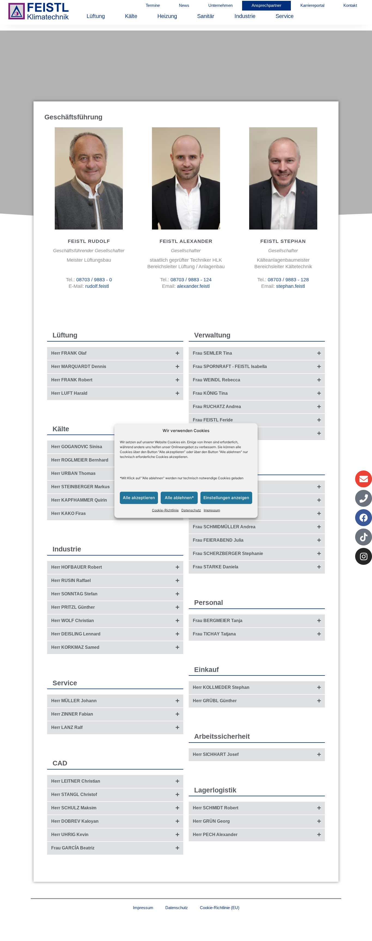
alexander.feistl (193, 286)
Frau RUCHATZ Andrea (217, 406)
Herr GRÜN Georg (211, 821)
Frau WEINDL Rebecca (216, 380)
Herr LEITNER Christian (75, 781)
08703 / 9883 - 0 (94, 279)
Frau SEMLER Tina (212, 353)
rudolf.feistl (97, 286)
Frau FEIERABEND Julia (218, 540)
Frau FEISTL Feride (213, 420)
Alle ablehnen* (179, 497)
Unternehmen (220, 5)
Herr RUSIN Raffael (71, 580)
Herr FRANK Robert (71, 380)
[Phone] (363, 498)
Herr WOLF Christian (72, 620)
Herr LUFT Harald (69, 393)
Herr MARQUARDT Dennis (78, 366)
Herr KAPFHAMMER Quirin (79, 500)
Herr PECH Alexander (215, 834)
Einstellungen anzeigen (226, 497)
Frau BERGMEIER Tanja (217, 620)
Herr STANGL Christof (74, 794)
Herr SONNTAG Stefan (74, 594)
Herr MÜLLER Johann (74, 700)
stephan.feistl (290, 286)
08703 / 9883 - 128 (288, 279)
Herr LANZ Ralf (67, 727)
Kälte (131, 16)
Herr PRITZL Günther (73, 607)
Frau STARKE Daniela (215, 567)
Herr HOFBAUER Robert (76, 567)
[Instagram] (363, 556)
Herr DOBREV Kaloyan (75, 821)
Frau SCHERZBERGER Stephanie (228, 553)
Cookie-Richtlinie (165, 510)
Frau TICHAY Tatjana (214, 634)
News (184, 5)
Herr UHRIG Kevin (70, 834)
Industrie (244, 16)
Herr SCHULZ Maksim (73, 808)
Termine (153, 5)
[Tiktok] (363, 537)
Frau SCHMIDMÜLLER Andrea (224, 526)
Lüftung (96, 16)
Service (285, 16)
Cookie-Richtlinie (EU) (219, 907)
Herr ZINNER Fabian (72, 714)
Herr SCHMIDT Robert (215, 808)
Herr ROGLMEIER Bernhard (79, 460)
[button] (115, 353)
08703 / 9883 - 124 (191, 279)
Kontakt (350, 5)
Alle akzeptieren (139, 497)
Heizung (167, 16)
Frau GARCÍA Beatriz (72, 848)
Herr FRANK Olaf (68, 353)
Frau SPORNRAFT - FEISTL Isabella (230, 366)
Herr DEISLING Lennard (75, 634)
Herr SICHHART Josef (216, 754)
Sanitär (205, 16)
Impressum (212, 510)
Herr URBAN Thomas (73, 473)
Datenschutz (191, 510)
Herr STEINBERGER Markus (80, 486)
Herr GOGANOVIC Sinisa (76, 446)
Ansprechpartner (266, 5)
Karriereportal (312, 5)
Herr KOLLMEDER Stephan (221, 687)
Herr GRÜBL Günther (215, 700)
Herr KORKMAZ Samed (75, 647)
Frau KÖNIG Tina (210, 393)
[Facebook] (363, 517)
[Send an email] (86, 179)
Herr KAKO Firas (68, 513)
